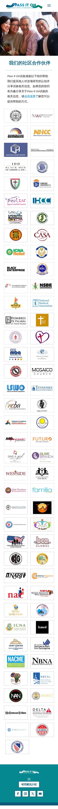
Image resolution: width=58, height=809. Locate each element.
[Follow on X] (33, 794)
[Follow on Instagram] (25, 794)
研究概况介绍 (29, 784)
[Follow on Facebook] (18, 794)
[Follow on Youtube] (40, 794)
